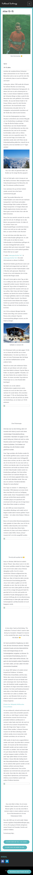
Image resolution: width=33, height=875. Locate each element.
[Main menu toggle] (29, 3)
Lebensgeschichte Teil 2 (11, 258)
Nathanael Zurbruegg (9, 3)
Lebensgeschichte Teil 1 (15, 255)
